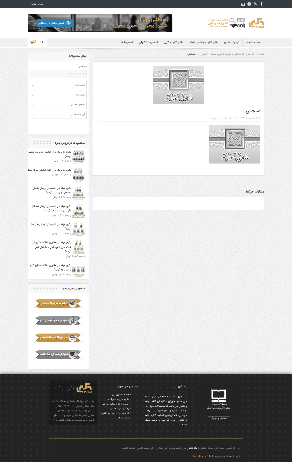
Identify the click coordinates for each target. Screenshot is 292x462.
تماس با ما (127, 42)
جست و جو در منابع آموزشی (115, 404)
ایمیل (214, 118)
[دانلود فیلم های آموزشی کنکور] (58, 321)
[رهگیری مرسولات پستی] (58, 304)
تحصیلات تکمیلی (148, 42)
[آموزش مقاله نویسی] (58, 338)
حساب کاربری (37, 4)
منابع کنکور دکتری (173, 42)
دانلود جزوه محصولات (118, 399)
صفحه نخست (253, 42)
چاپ (225, 118)
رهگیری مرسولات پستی (117, 409)
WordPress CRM (203, 456)
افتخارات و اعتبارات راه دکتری (115, 413)
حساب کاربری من (120, 395)
